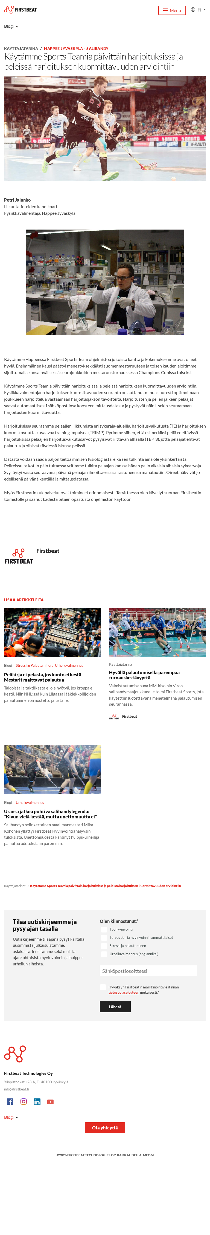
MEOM (148, 1155)
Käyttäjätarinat (14, 886)
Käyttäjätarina (21, 48)
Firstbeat (47, 550)
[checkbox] (148, 942)
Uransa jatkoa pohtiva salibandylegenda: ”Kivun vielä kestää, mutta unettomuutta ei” (50, 814)
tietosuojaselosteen (124, 992)
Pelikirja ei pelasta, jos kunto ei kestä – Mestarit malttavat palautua (44, 677)
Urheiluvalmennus (69, 665)
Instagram (23, 1102)
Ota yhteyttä (105, 1127)
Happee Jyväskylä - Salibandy (76, 48)
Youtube (50, 1102)
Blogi (9, 1117)
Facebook (10, 1102)
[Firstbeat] (20, 10)
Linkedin (37, 1102)
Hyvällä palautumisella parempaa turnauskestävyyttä (144, 674)
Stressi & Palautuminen (34, 665)
